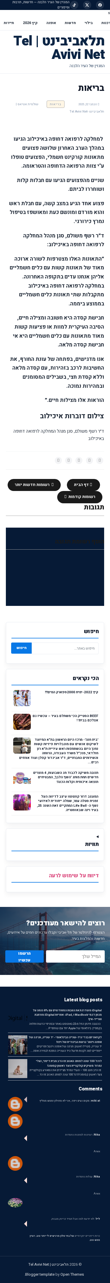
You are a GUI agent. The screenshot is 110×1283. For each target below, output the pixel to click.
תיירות (9, 23)
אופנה (51, 23)
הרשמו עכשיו (24, 956)
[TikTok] (74, 5)
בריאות (55, 104)
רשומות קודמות (81, 497)
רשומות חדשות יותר (32, 485)
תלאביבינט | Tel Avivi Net (59, 47)
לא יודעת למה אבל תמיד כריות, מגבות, (75, 1219)
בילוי (89, 23)
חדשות (70, 23)
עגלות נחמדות (88, 1177)
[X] (87, 5)
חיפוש (21, 647)
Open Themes (72, 1274)
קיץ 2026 (30, 23)
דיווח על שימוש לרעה (74, 876)
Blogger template (40, 1274)
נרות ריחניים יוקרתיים (87, 1236)
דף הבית (82, 485)
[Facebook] (100, 5)
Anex (97, 1151)
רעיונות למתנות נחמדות (82, 1135)
